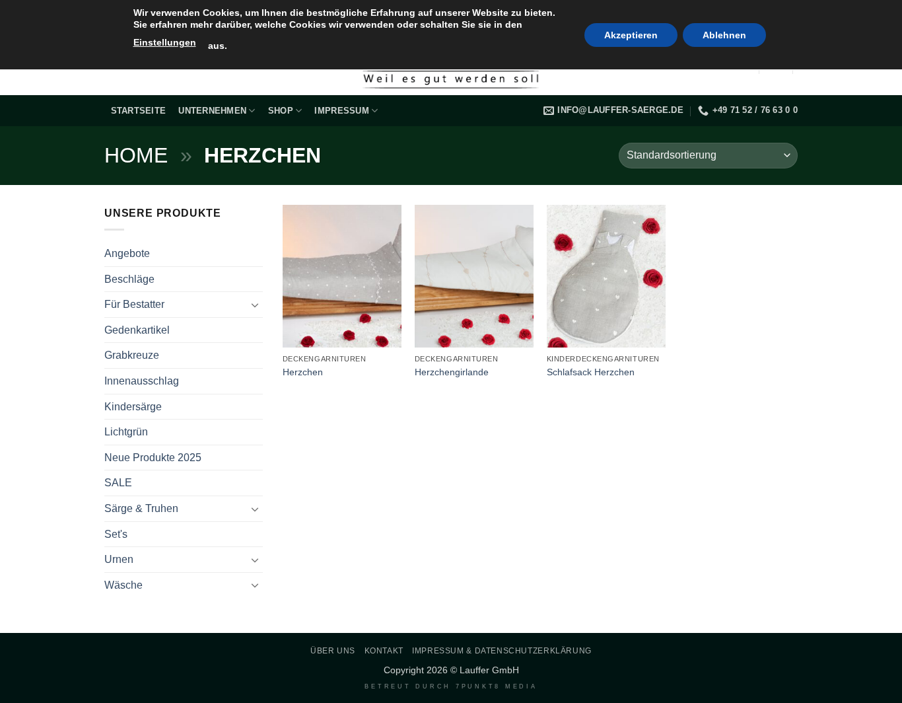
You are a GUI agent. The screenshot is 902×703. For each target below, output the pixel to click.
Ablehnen (724, 35)
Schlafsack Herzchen (591, 372)
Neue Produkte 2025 (152, 457)
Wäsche (123, 585)
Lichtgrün (126, 431)
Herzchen (303, 372)
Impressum (341, 111)
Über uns (332, 650)
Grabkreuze (131, 355)
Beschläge (129, 279)
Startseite (138, 111)
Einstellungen (164, 42)
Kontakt (383, 650)
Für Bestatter (134, 304)
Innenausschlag (141, 381)
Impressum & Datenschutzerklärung (502, 650)
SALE (118, 482)
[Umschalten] (255, 305)
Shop (280, 111)
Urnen (118, 559)
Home (136, 155)
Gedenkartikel (137, 330)
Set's (115, 534)
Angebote (127, 253)
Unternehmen (212, 111)
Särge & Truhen (141, 508)
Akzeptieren (631, 35)
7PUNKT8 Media (497, 686)
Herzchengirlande (452, 372)
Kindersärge (133, 406)
